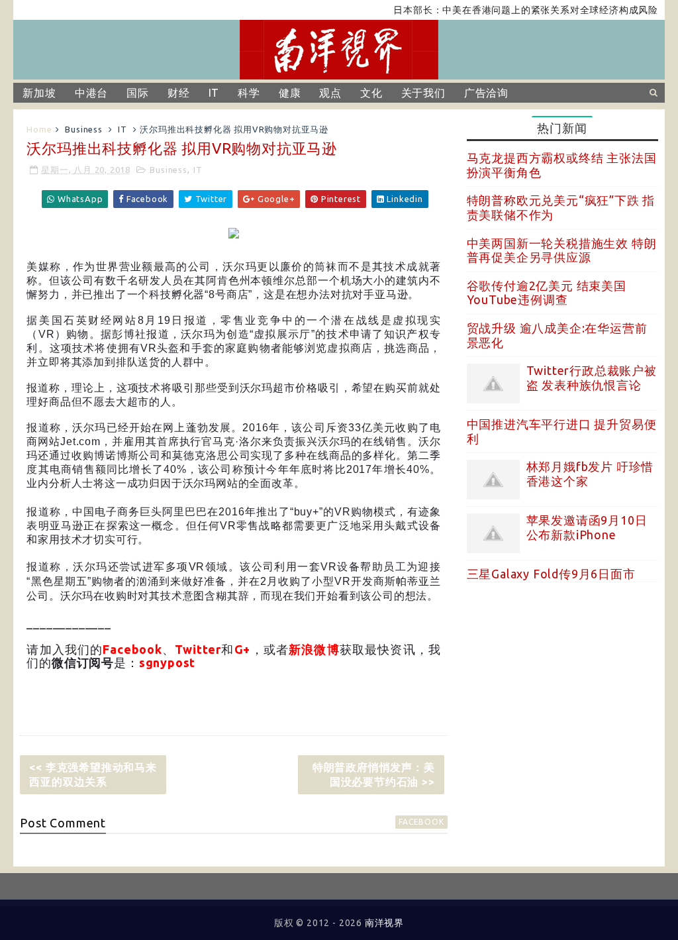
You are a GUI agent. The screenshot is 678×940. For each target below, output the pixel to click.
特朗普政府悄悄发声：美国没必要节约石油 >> (374, 774)
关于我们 (423, 93)
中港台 (91, 93)
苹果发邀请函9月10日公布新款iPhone (587, 527)
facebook (421, 821)
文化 (371, 93)
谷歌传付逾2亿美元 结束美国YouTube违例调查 (546, 293)
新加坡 (39, 93)
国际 (137, 93)
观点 (330, 93)
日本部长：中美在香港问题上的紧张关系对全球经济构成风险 (511, 10)
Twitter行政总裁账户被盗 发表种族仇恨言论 (591, 378)
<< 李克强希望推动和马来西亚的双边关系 (92, 774)
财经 (179, 93)
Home (39, 129)
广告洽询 (486, 93)
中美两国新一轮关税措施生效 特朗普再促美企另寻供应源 (562, 250)
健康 (290, 93)
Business (83, 129)
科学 (249, 93)
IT (214, 93)
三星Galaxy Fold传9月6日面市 (551, 573)
